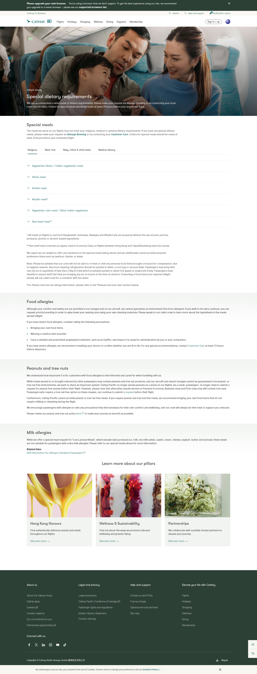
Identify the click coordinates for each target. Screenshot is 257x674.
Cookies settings (87, 618)
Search (176, 13)
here (79, 413)
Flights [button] (60, 22)
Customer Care (119, 134)
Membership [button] (136, 22)
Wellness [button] (98, 22)
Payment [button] (121, 22)
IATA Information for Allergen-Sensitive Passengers (56, 452)
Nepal (224, 660)
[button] (40, 541)
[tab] (32, 150)
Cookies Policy (150, 669)
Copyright (31, 660)
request (129, 392)
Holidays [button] (72, 22)
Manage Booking (76, 134)
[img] (229, 3)
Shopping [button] (85, 22)
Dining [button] (109, 22)
